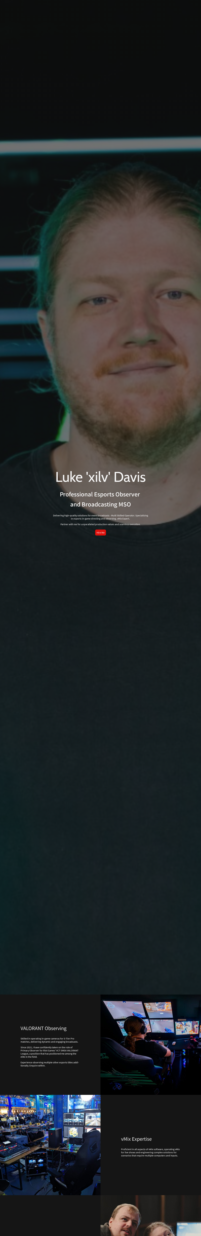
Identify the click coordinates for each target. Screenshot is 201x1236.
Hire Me (101, 532)
